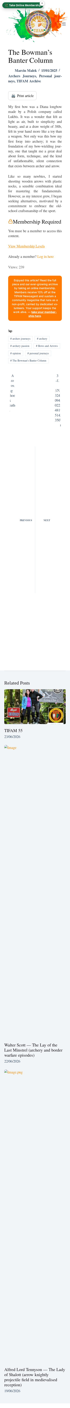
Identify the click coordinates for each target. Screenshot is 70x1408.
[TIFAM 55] (35, 706)
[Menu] (64, 24)
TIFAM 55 (13, 730)
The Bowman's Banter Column (28, 360)
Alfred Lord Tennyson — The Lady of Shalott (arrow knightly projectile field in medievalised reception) (34, 1377)
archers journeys (20, 338)
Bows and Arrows (47, 346)
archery (42, 338)
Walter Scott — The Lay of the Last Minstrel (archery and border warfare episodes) (33, 1050)
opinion (15, 353)
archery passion (19, 346)
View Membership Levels (26, 246)
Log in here (45, 256)
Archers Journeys (22, 75)
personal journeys (38, 353)
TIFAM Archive (29, 81)
